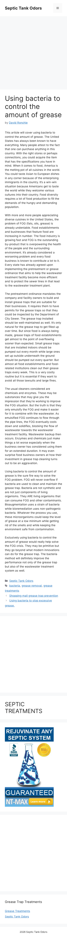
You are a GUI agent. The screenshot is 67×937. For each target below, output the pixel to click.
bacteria (14, 585)
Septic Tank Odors (23, 8)
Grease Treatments (17, 911)
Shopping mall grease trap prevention (33, 595)
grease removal (32, 585)
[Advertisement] (33, 51)
